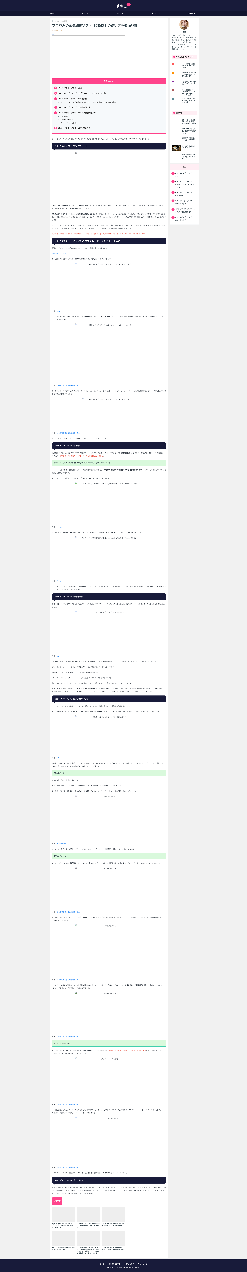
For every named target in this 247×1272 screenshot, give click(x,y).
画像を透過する (66, 116)
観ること (85, 13)
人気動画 (64, 21)
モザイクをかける (67, 119)
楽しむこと (156, 13)
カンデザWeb (61, 843)
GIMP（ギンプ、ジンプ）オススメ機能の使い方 (75, 113)
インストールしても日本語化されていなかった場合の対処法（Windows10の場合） (89, 102)
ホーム (52, 13)
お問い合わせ (129, 1264)
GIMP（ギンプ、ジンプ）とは (68, 88)
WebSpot (59, 527)
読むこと (120, 13)
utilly (58, 758)
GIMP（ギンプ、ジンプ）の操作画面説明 (72, 107)
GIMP (59, 311)
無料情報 (191, 13)
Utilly (58, 656)
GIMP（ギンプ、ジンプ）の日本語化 (71, 99)
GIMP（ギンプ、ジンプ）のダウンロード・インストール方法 (80, 93)
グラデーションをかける (69, 123)
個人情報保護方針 (114, 1264)
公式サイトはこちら (59, 253)
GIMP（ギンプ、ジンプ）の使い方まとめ (72, 128)
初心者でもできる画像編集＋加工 (68, 385)
